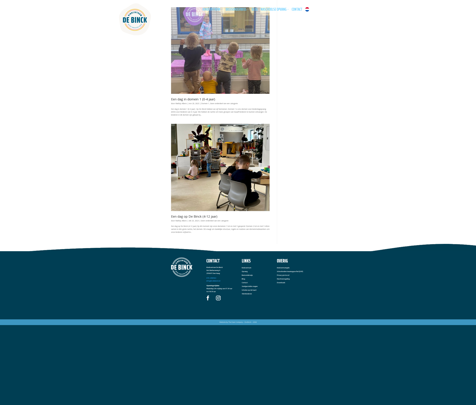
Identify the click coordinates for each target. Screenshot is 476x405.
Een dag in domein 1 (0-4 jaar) (193, 99)
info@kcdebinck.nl (213, 280)
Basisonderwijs (235, 9)
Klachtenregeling (283, 279)
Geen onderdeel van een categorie (224, 103)
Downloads (281, 283)
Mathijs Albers (181, 103)
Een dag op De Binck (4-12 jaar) (194, 216)
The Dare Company (235, 322)
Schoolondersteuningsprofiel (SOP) (290, 272)
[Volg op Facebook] (208, 298)
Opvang (245, 272)
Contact (297, 9)
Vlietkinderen (247, 294)
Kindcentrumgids (283, 268)
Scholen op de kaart (249, 290)
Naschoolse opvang (273, 9)
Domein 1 (205, 103)
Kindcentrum (211, 9)
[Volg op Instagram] (218, 298)
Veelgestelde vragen (250, 287)
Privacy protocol (283, 275)
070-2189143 (211, 278)
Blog (255, 9)
